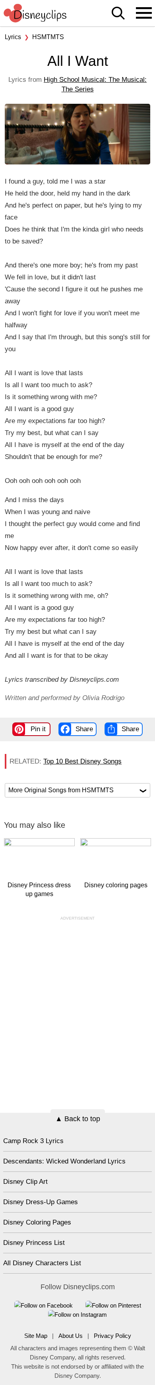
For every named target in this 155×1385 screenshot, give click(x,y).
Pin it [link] (38, 729)
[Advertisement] (77, 999)
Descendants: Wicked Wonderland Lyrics (64, 1161)
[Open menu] (144, 14)
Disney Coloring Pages (37, 1222)
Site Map (35, 1335)
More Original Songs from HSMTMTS (77, 790)
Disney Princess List (34, 1242)
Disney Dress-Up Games (40, 1202)
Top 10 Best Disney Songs (82, 761)
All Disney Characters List (42, 1263)
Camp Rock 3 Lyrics (33, 1141)
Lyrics (13, 37)
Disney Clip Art (25, 1181)
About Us (70, 1335)
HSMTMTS (48, 37)
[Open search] (118, 14)
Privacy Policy (112, 1335)
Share (130, 729)
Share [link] (84, 729)
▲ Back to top (77, 1119)
